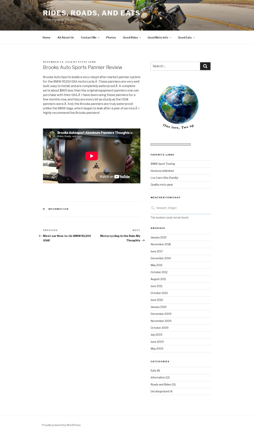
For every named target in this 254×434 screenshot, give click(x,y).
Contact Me (89, 37)
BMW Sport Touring (163, 163)
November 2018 (161, 244)
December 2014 (161, 258)
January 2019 (158, 237)
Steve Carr (87, 62)
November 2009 (161, 320)
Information (58, 209)
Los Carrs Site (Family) (164, 177)
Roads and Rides (161, 384)
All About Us (65, 37)
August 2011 (158, 279)
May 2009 (157, 348)
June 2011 (156, 286)
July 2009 (156, 334)
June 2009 (157, 341)
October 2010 (159, 293)
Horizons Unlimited (162, 170)
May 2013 (156, 265)
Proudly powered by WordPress (61, 425)
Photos (111, 37)
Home (46, 37)
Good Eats (185, 37)
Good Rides (130, 37)
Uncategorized (160, 391)
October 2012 (159, 272)
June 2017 (157, 251)
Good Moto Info (158, 37)
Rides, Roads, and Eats (92, 13)
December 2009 (161, 313)
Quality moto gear (162, 184)
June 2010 (157, 299)
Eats (153, 370)
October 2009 (159, 327)
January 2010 (159, 306)
